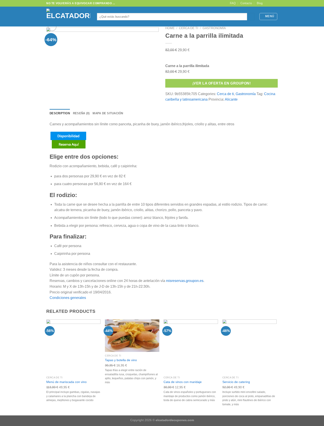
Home (170, 28)
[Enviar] (250, 17)
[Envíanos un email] (275, 3)
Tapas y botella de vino (121, 360)
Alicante (231, 99)
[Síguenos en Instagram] (271, 3)
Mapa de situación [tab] (108, 113)
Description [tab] (60, 113)
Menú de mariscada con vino (66, 382)
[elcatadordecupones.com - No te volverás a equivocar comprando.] (68, 16)
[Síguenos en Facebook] (267, 3)
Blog (260, 3)
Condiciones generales (68, 298)
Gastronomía (214, 28)
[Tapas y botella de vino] (132, 335)
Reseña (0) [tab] (81, 113)
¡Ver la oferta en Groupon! (221, 83)
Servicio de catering (236, 382)
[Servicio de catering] (249, 346)
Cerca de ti (188, 28)
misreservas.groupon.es (184, 281)
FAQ (233, 3)
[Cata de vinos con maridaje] (191, 346)
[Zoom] (52, 27)
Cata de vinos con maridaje (183, 382)
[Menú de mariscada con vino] (73, 346)
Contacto (246, 3)
